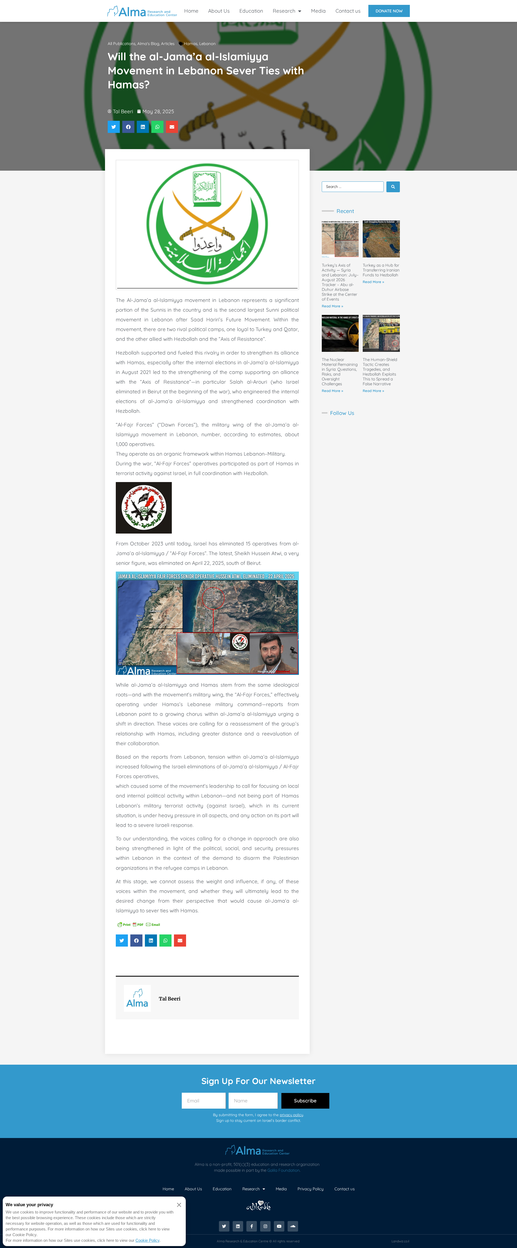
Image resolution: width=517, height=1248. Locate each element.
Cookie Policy (147, 1240)
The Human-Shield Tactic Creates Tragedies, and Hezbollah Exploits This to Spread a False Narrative (380, 371)
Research (284, 11)
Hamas (190, 43)
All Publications (121, 43)
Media (318, 11)
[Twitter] (224, 1226)
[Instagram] (265, 1226)
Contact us (348, 11)
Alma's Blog (148, 43)
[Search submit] (393, 186)
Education (251, 11)
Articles (167, 43)
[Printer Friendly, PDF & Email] (139, 924)
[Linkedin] (238, 1226)
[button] (114, 127)
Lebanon (207, 43)
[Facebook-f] (251, 1226)
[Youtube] (279, 1226)
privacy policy (291, 1114)
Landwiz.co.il (400, 1241)
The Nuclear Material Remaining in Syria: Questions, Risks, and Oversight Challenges (340, 371)
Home (191, 11)
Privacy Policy (311, 1188)
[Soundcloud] (293, 1226)
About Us (219, 11)
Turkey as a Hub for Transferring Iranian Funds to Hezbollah (381, 270)
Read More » (332, 306)
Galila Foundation (283, 1170)
